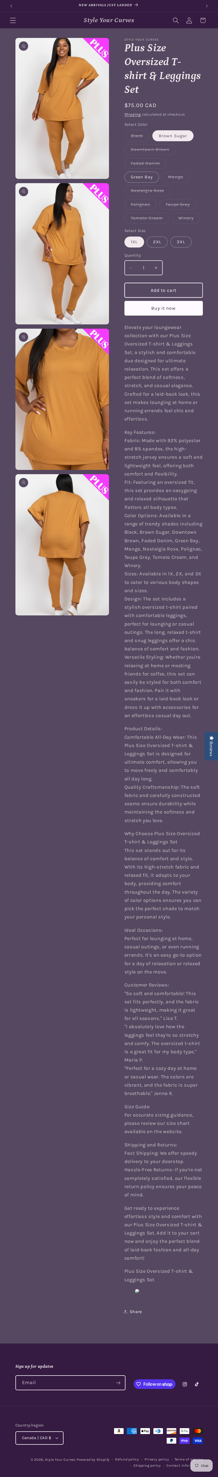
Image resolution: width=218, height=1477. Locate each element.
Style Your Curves (60, 1460)
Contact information (184, 1465)
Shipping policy (147, 1465)
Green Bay (142, 176)
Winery (189, 219)
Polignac (144, 206)
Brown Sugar (173, 135)
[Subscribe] (118, 1382)
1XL (134, 241)
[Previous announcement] (11, 6)
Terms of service (189, 1459)
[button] (13, 20)
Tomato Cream (150, 219)
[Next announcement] (207, 6)
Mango (179, 178)
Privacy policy (157, 1459)
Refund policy (127, 1459)
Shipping (132, 114)
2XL (157, 241)
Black (140, 137)
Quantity (132, 255)
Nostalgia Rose (151, 192)
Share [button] (136, 1311)
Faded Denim (149, 164)
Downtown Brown (153, 151)
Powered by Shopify (93, 1460)
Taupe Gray (181, 206)
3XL (181, 241)
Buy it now (163, 308)
